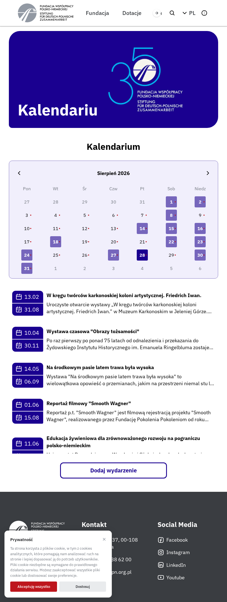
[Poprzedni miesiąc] (19, 173)
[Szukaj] (172, 13)
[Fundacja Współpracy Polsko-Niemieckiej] (46, 13)
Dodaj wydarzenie (113, 470)
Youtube (175, 577)
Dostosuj (83, 586)
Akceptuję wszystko (33, 586)
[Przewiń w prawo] (157, 13)
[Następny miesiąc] (207, 173)
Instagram (178, 552)
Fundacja (97, 13)
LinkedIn (176, 565)
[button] (188, 13)
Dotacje (131, 13)
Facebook (177, 540)
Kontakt (94, 525)
